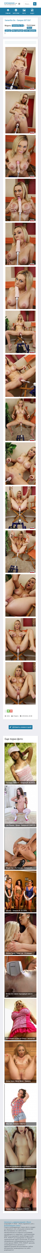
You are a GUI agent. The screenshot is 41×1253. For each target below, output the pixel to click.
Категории (16, 13)
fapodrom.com (10, 4)
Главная (7, 13)
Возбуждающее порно (12, 1225)
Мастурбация (17, 31)
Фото (24, 13)
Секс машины (30, 31)
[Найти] (34, 3)
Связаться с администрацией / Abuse (17, 1222)
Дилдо (8, 31)
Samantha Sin (17, 25)
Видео (32, 13)
